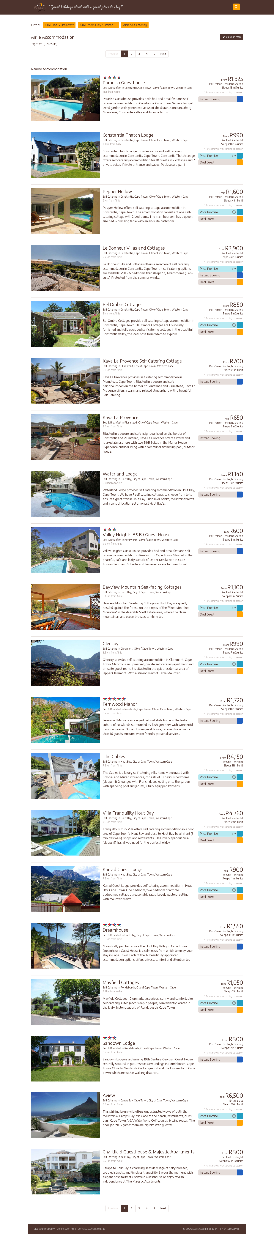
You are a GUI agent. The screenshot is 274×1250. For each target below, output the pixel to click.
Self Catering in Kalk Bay (116, 1156)
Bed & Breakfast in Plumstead (120, 422)
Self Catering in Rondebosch (119, 987)
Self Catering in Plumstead (118, 366)
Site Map (100, 1228)
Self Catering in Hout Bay (117, 479)
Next (163, 53)
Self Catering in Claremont (118, 648)
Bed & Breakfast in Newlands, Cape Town (127, 709)
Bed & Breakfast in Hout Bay (119, 935)
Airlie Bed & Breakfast (59, 25)
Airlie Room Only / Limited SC (98, 25)
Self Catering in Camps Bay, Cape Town (125, 1100)
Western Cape (184, 87)
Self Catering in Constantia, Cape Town (125, 140)
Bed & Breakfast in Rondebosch (121, 1048)
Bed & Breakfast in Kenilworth (120, 539)
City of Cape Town (163, 87)
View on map (233, 36)
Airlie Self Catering (135, 25)
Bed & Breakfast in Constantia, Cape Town (127, 87)
